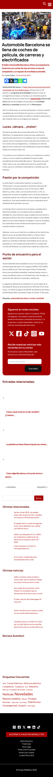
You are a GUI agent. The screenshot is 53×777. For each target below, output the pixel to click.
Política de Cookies (26, 752)
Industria (33, 686)
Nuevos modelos (12, 698)
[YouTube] (29, 727)
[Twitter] (24, 727)
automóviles (36, 98)
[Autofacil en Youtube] (41, 335)
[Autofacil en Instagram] (34, 336)
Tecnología (23, 702)
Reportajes (7, 702)
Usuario (22, 705)
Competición (8, 686)
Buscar (39, 498)
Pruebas (32, 698)
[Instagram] (14, 727)
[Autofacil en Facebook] (19, 336)
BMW (4, 683)
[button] (44, 4)
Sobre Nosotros (26, 741)
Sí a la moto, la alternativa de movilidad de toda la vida (25, 558)
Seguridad (15, 702)
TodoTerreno (34, 702)
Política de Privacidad (26, 749)
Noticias (8, 694)
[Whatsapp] (20, 81)
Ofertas (24, 699)
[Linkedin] (16, 81)
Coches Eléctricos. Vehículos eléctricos (24, 683)
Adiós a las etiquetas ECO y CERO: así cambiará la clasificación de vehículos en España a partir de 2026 (27, 538)
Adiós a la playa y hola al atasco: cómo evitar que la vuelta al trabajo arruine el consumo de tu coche (28, 579)
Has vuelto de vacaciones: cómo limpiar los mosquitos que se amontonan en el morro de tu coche (28, 591)
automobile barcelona (19, 298)
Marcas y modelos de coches (14, 690)
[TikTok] (38, 727)
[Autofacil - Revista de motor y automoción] (11, 4)
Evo (26, 687)
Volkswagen (31, 706)
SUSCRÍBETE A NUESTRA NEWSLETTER (26, 734)
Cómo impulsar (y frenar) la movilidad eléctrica (25, 547)
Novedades (24, 694)
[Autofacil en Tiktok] (26, 336)
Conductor (19, 686)
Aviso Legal (26, 747)
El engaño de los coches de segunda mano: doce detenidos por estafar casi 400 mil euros (28, 526)
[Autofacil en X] (11, 336)
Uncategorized (10, 705)
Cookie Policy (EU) (26, 755)
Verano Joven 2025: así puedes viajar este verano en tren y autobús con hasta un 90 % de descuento (28, 515)
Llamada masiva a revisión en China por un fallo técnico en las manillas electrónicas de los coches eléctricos (28, 624)
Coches (32, 298)
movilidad (40, 298)
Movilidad (29, 690)
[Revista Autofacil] (22, 653)
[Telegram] (25, 81)
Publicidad (26, 744)
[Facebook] (7, 81)
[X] (11, 81)
